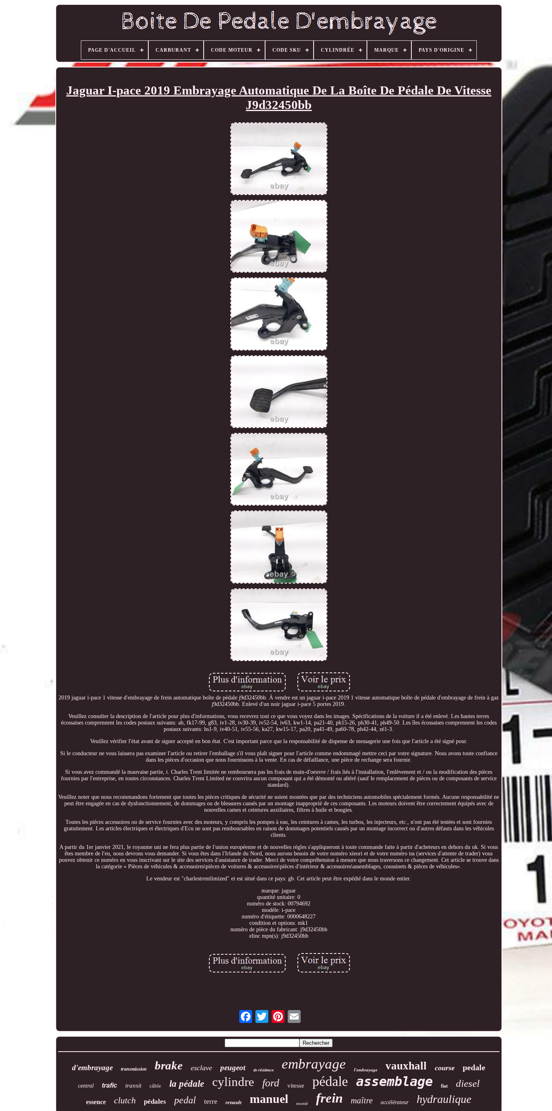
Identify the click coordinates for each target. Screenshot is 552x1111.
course (445, 1068)
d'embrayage (92, 1067)
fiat (444, 1086)
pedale (474, 1067)
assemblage (394, 1081)
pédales (155, 1101)
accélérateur (395, 1102)
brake (169, 1065)
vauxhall (406, 1066)
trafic (109, 1085)
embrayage (314, 1064)
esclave (201, 1068)
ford (270, 1083)
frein (329, 1098)
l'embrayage (365, 1069)
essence (96, 1101)
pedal (185, 1100)
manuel (269, 1098)
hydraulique (444, 1099)
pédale (330, 1081)
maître (362, 1100)
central (86, 1086)
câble (155, 1086)
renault (233, 1102)
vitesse (295, 1085)
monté (302, 1103)
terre (210, 1101)
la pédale (186, 1084)
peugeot (232, 1067)
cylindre (233, 1082)
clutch (125, 1100)
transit (133, 1085)
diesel (468, 1083)
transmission (134, 1069)
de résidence (263, 1070)
